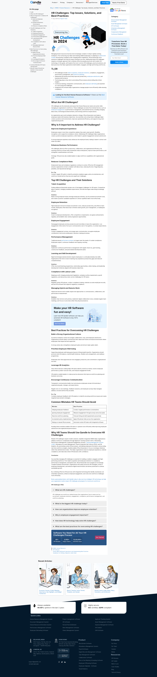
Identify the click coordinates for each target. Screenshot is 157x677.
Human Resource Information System (40, 625)
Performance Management (40, 36)
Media (113, 652)
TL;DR (31, 12)
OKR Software (99, 630)
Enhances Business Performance (38, 23)
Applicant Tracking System (102, 619)
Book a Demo (119, 62)
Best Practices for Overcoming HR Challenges (38, 49)
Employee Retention (38, 33)
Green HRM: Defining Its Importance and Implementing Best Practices (70, 551)
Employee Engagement (39, 34)
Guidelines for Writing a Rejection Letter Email (64, 553)
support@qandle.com (35, 661)
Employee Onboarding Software (39, 630)
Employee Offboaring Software (88, 663)
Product (54, 2)
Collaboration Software (85, 657)
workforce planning (78, 74)
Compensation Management (118, 32)
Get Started (100, 537)
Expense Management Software (104, 625)
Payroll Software (83, 649)
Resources (79, 2)
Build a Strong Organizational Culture (39, 53)
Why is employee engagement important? (71, 515)
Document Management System (39, 622)
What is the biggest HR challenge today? (71, 504)
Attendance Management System (88, 646)
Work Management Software (71, 627)
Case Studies (115, 666)
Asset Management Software (119, 23)
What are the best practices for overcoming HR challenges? (79, 526)
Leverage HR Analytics (39, 59)
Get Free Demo (60, 323)
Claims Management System (71, 630)
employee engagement (57, 109)
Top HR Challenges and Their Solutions (38, 28)
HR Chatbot (98, 627)
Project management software (71, 619)
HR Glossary (114, 658)
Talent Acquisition (37, 31)
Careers (113, 649)
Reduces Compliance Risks (40, 26)
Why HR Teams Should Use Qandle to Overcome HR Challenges (37, 70)
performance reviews (67, 240)
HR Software (56, 549)
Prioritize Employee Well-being (39, 56)
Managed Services (91, 2)
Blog (51, 8)
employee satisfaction (93, 76)
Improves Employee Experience (38, 19)
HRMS (57, 8)
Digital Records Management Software (90, 652)
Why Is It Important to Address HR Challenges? (39, 16)
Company (70, 2)
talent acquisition (72, 72)
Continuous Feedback (117, 34)
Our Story (114, 643)
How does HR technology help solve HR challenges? (75, 521)
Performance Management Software (40, 627)
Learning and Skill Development (37, 39)
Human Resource (65, 8)
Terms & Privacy (116, 672)
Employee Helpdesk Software (88, 666)
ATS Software (115, 26)
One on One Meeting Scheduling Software (91, 660)
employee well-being (91, 84)
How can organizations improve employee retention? (76, 509)
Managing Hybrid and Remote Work (38, 45)
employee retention (83, 72)
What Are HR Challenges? (37, 14)
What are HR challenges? (65, 490)
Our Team (114, 646)
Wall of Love (114, 664)
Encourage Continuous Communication (39, 61)
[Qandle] (63, 650)
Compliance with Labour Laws (39, 42)
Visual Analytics (83, 669)
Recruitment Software (85, 643)
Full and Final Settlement (69, 625)
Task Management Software (87, 654)
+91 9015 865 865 (34, 664)
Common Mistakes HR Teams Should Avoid (38, 65)
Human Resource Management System (41, 619)
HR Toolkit (114, 661)
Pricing (62, 2)
